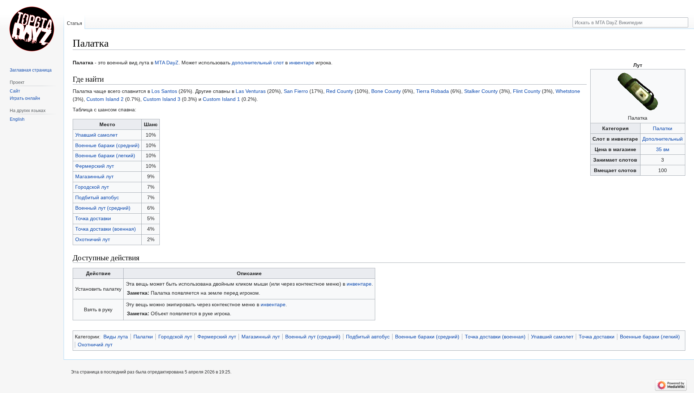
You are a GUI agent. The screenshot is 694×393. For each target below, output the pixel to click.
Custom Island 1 (221, 99)
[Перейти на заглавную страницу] (32, 29)
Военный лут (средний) (102, 208)
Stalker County (481, 91)
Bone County (386, 91)
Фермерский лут (94, 166)
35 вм (662, 149)
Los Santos (164, 91)
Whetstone (568, 91)
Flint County (526, 91)
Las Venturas (251, 91)
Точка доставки (93, 218)
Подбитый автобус (97, 197)
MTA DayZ (167, 62)
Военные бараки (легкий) (105, 155)
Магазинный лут (94, 176)
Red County (339, 91)
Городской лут (92, 187)
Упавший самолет (96, 135)
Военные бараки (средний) (107, 145)
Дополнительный (662, 139)
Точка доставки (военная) (105, 229)
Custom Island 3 (161, 99)
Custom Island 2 (105, 99)
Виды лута (115, 336)
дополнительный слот (258, 62)
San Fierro (296, 91)
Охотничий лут (92, 239)
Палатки (662, 128)
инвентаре (301, 62)
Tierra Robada (432, 91)
